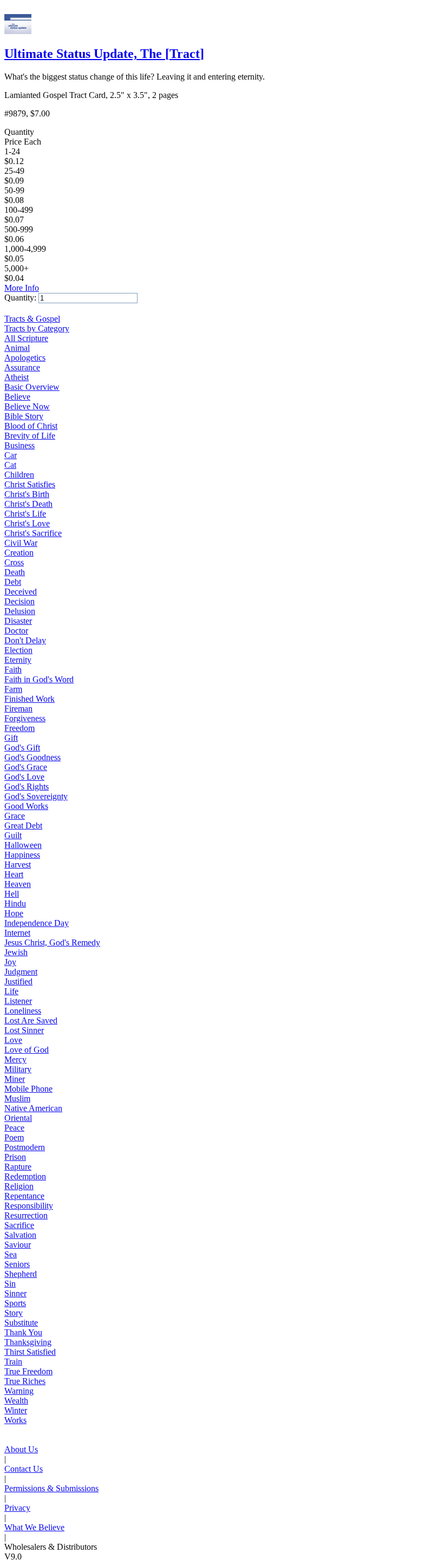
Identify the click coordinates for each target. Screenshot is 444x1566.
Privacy (17, 1507)
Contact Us (23, 1468)
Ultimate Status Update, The (104, 54)
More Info (21, 287)
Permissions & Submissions (51, 1488)
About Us (21, 1449)
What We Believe (34, 1527)
